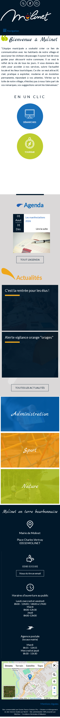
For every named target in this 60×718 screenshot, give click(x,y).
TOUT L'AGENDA (30, 259)
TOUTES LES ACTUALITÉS (30, 387)
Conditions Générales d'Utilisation (34, 714)
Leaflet (16, 698)
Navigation (13, 30)
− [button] (54, 693)
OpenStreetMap (35, 698)
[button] (54, 665)
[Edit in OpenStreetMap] (43, 698)
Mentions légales (49, 703)
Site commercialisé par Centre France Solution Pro (20, 709)
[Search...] (54, 674)
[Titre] (30, 116)
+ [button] (54, 688)
